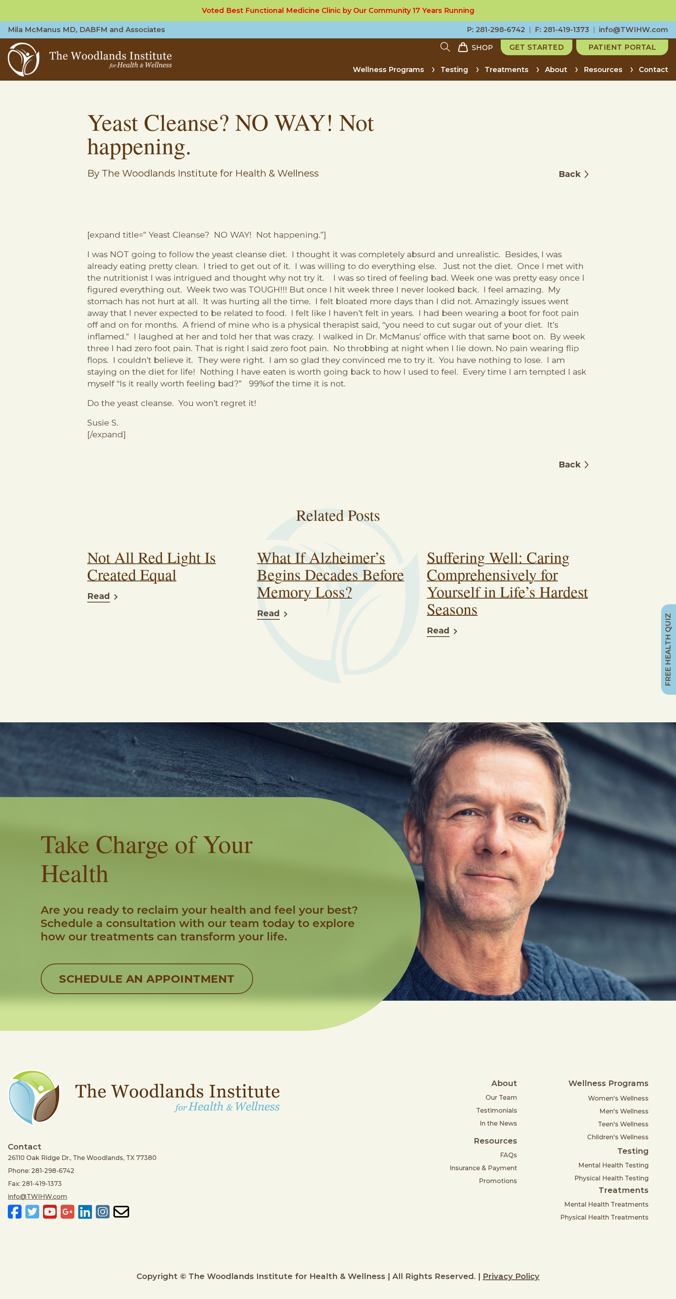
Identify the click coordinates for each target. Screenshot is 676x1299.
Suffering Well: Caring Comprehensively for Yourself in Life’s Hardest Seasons (507, 583)
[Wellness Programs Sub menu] (433, 73)
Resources (603, 69)
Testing (454, 69)
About (556, 69)
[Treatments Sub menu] (537, 73)
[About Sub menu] (576, 73)
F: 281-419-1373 (562, 29)
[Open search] (445, 47)
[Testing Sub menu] (477, 73)
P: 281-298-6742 (496, 29)
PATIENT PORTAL (622, 47)
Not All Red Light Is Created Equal (151, 566)
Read (98, 596)
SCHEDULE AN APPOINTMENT (147, 978)
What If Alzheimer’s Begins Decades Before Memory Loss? (330, 574)
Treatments (507, 69)
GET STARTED (536, 47)
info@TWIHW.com (633, 29)
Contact (653, 69)
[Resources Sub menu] (631, 73)
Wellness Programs (388, 69)
